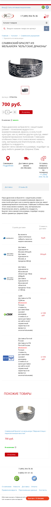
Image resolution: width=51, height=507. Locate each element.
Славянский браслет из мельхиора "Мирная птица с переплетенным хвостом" (25, 432)
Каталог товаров (10, 23)
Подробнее (8, 165)
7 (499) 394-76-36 (25, 469)
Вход (4, 7)
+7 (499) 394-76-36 (29, 16)
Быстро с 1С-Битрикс (36, 498)
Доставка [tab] (8, 187)
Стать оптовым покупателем (18, 7)
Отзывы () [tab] (23, 187)
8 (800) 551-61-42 (25, 473)
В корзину (26, 112)
